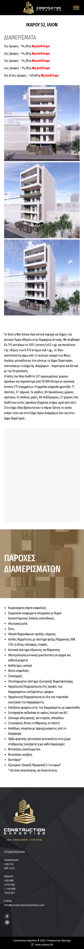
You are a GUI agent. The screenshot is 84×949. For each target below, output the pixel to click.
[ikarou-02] (42, 277)
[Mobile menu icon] (76, 8)
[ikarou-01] (42, 123)
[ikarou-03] (42, 200)
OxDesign (66, 940)
